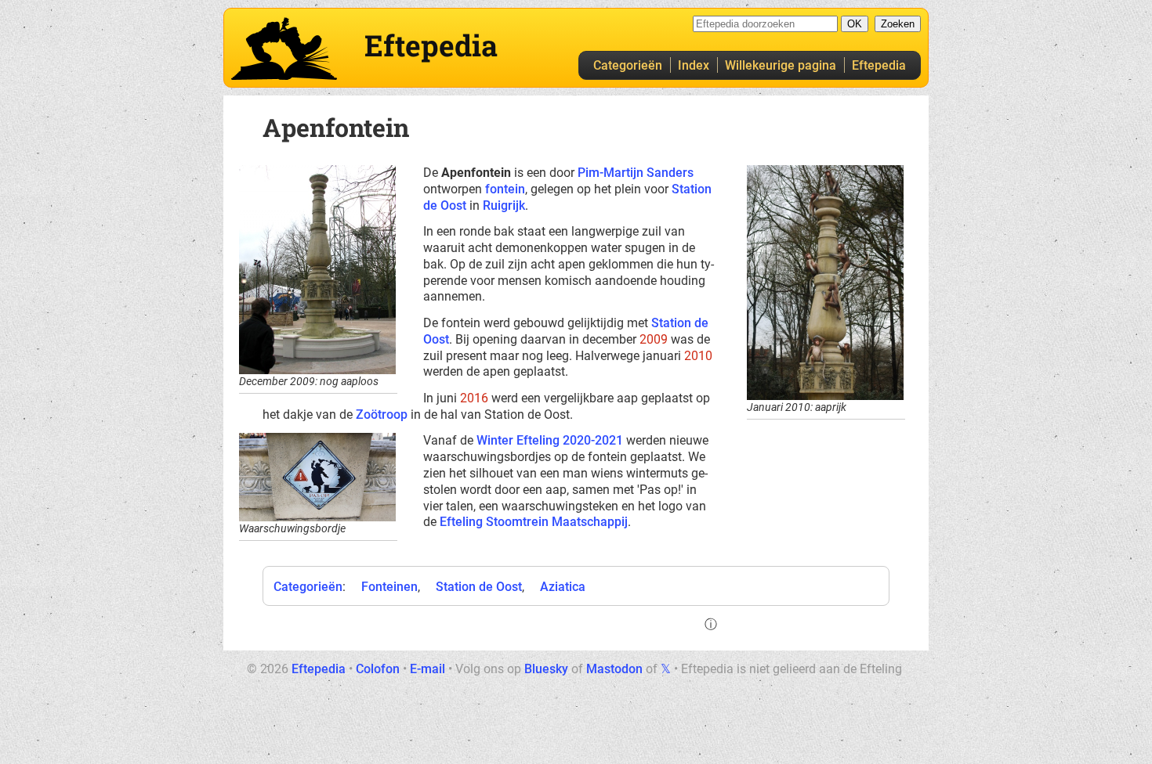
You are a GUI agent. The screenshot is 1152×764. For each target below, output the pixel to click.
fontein (505, 189)
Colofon (378, 668)
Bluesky (546, 668)
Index (693, 65)
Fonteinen (389, 586)
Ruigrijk (504, 205)
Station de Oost (479, 586)
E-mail (427, 668)
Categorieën (627, 65)
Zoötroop (382, 414)
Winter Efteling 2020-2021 (549, 440)
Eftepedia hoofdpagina (284, 48)
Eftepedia (879, 65)
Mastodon (614, 668)
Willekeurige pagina (780, 65)
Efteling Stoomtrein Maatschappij (534, 521)
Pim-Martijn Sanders (636, 172)
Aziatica (562, 586)
